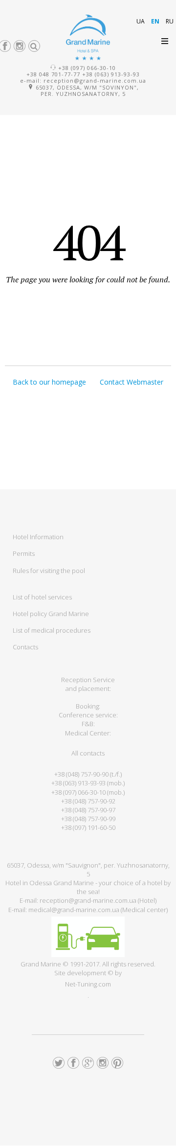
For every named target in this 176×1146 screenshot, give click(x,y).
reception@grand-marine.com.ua (95, 80)
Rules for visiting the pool (49, 570)
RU (170, 21)
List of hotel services (42, 597)
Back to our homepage (49, 382)
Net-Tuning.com (88, 984)
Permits (24, 553)
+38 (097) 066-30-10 (87, 67)
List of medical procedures (51, 630)
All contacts (88, 753)
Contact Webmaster (131, 382)
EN (156, 21)
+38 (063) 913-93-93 (111, 74)
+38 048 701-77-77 (53, 74)
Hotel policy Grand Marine (51, 613)
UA (141, 21)
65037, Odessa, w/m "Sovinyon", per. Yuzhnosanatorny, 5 (86, 90)
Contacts (25, 646)
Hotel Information (38, 536)
